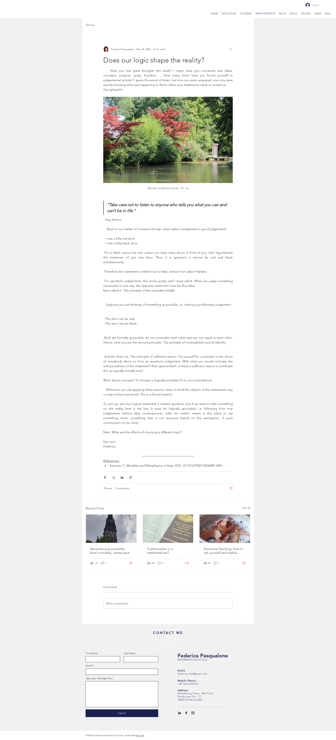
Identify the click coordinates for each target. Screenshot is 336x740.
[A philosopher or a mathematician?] (168, 528)
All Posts (90, 25)
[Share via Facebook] (105, 477)
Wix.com (140, 735)
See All (246, 507)
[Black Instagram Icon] (193, 713)
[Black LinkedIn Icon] (179, 713)
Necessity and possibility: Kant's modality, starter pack (110, 551)
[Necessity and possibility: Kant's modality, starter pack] (111, 528)
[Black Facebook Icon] (186, 713)
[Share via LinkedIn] (122, 477)
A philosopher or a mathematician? (160, 551)
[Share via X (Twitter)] (113, 477)
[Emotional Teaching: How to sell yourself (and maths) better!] (225, 528)
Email (89, 665)
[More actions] (231, 49)
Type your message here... (100, 678)
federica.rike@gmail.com (192, 673)
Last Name (130, 653)
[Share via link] (130, 477)
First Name (92, 653)
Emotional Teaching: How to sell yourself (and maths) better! (223, 551)
